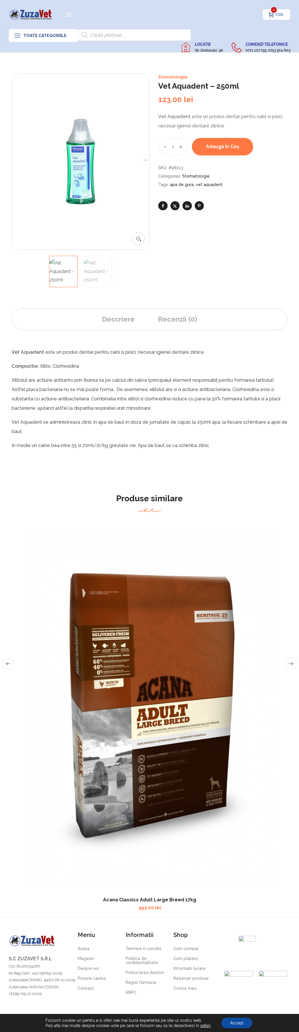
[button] (138, 238)
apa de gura (182, 184)
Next (145, 160)
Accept (237, 1023)
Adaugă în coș (222, 146)
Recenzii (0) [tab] (177, 319)
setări (205, 1025)
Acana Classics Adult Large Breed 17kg (149, 900)
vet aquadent (209, 184)
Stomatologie (172, 77)
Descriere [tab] (118, 319)
